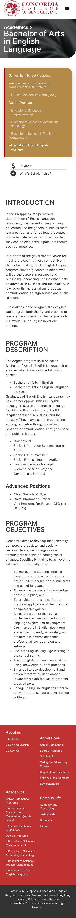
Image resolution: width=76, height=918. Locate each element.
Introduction (13, 739)
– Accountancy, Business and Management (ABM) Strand (29, 85)
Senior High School (52, 744)
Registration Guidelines (54, 772)
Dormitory (46, 820)
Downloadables (49, 783)
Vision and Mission (17, 744)
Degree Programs (21, 102)
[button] (67, 8)
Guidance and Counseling (48, 806)
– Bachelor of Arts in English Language (28, 147)
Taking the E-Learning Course (53, 764)
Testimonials (47, 814)
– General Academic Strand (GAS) (32, 95)
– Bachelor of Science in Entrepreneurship (25, 112)
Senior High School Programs (29, 75)
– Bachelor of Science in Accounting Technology (34, 124)
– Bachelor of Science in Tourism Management (31, 135)
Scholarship (47, 756)
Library (44, 825)
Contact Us (12, 750)
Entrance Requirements (54, 777)
